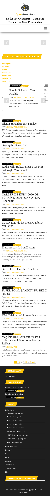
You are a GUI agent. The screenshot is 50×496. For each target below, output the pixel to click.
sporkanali (11, 347)
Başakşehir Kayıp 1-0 (14, 145)
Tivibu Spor (6, 72)
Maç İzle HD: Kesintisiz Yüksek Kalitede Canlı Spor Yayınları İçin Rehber (21, 340)
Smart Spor (6, 75)
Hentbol (7, 457)
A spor (4, 69)
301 (26, 362)
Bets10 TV (6, 81)
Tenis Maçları (9, 465)
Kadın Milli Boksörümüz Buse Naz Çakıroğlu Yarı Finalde (22, 168)
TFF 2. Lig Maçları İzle (15, 420)
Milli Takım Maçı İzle (14, 442)
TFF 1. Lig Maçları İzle (15, 417)
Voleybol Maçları (11, 468)
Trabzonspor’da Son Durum (18, 247)
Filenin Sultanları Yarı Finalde (22, 92)
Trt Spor (5, 67)
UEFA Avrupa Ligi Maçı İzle (16, 439)
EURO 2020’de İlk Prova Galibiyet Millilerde (22, 224)
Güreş (7, 454)
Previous (6, 42)
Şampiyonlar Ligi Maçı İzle (16, 431)
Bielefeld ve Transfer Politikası (20, 269)
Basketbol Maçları (11, 446)
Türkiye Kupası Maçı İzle (15, 428)
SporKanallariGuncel (24, 97)
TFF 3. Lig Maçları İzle (15, 424)
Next (43, 42)
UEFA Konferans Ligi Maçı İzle (17, 435)
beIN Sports (6, 63)
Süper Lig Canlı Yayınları (15, 413)
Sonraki (32, 362)
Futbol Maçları (10, 410)
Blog (6, 472)
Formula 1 (8, 450)
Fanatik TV (6, 78)
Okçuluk (8, 461)
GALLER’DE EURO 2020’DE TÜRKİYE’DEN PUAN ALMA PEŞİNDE (21, 198)
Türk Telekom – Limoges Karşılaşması (24, 315)
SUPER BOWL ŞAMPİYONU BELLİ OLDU (24, 292)
